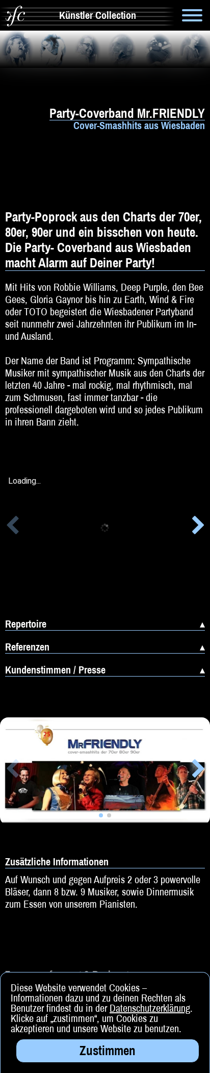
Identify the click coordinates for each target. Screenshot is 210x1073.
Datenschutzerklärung (150, 1008)
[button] (12, 527)
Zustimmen (108, 1050)
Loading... (24, 481)
